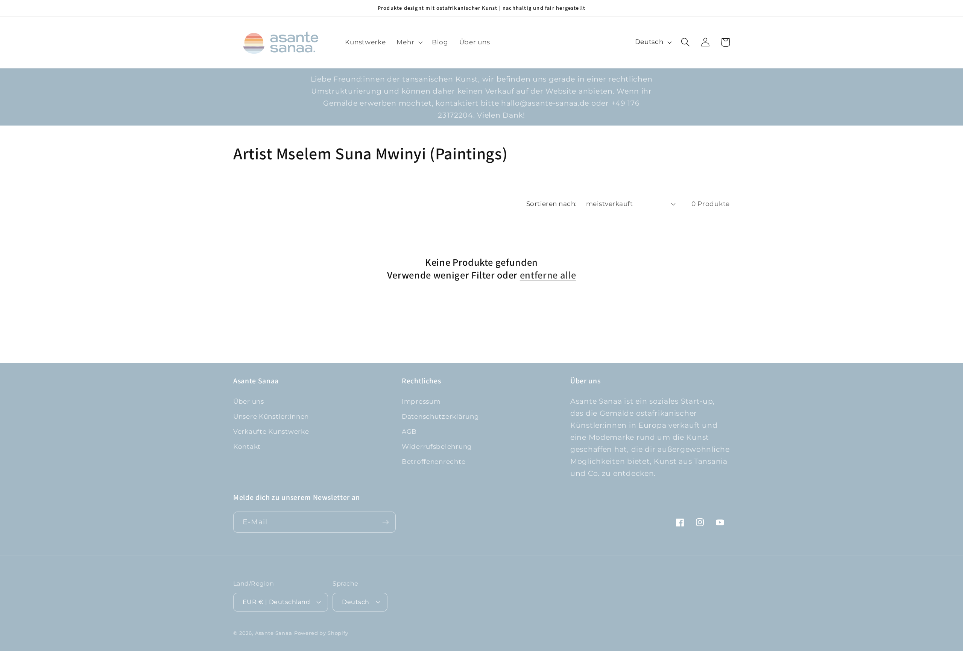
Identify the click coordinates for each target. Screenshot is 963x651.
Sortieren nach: (551, 203)
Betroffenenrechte (433, 461)
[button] (409, 42)
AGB (409, 431)
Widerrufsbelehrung (437, 446)
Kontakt (247, 446)
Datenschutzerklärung (440, 416)
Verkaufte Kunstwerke (271, 431)
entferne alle (548, 275)
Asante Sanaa (273, 633)
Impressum (421, 401)
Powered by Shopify (321, 633)
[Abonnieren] (385, 522)
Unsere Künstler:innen (271, 416)
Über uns (248, 401)
